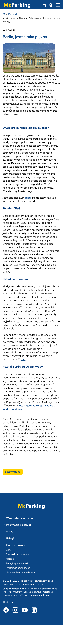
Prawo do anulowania (17, 554)
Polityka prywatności (17, 563)
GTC (8, 549)
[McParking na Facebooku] (6, 610)
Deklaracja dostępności (18, 568)
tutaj (23, 359)
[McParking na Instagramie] (15, 610)
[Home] (4, 14)
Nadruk (10, 558)
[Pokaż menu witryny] (57, 5)
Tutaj (28, 197)
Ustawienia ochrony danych (20, 572)
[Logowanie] (52, 5)
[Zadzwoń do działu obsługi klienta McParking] (45, 5)
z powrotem (12, 472)
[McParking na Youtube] (24, 610)
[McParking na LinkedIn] (34, 610)
